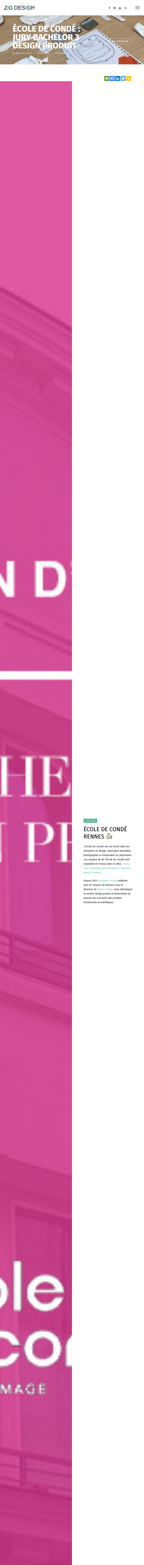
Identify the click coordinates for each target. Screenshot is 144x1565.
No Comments (119, 41)
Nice (104, 868)
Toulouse (126, 868)
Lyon (86, 868)
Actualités (60, 53)
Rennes (96, 872)
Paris (126, 863)
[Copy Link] (128, 78)
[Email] (106, 78)
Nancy (87, 872)
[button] (137, 7)
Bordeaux (113, 868)
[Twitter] (123, 78)
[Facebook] (112, 78)
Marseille (95, 868)
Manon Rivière (105, 889)
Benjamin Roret (24, 53)
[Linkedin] (117, 78)
